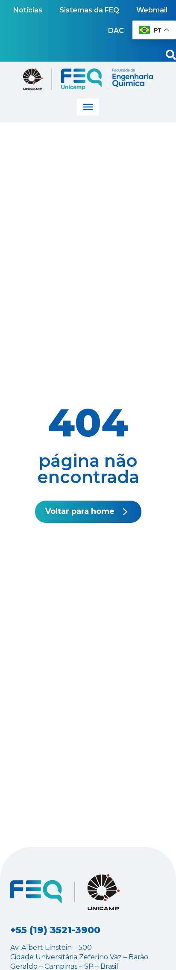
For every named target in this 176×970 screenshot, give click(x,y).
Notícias (27, 10)
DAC (116, 31)
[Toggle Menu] (88, 107)
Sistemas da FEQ (89, 10)
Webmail (151, 10)
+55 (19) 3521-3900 (55, 930)
